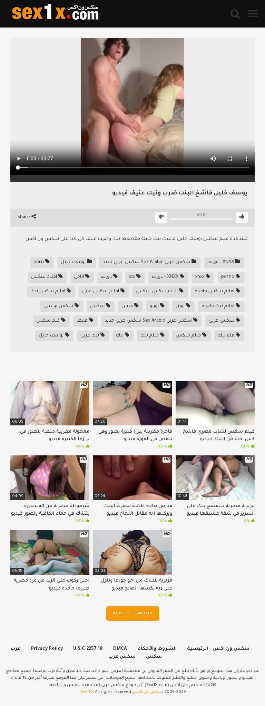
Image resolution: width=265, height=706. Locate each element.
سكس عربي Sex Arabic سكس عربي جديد (147, 262)
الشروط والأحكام (157, 649)
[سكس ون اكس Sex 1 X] (55, 13)
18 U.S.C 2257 (88, 649)
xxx (132, 277)
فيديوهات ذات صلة (132, 613)
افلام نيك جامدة (219, 306)
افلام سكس (44, 277)
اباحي (79, 277)
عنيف (83, 320)
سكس (98, 306)
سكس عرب (122, 656)
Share (24, 217)
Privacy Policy (47, 649)
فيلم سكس (189, 335)
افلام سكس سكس (157, 291)
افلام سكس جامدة (215, 291)
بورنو (155, 306)
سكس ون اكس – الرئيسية (218, 649)
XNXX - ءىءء (221, 262)
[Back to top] (241, 685)
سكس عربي (222, 320)
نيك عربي (90, 335)
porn (39, 262)
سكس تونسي (59, 306)
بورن (181, 306)
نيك (120, 335)
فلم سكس (48, 320)
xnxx (200, 277)
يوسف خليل (74, 262)
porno (228, 277)
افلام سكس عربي (101, 291)
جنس (127, 306)
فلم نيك (227, 335)
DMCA (120, 649)
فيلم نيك (150, 335)
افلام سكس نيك (48, 291)
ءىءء (107, 277)
